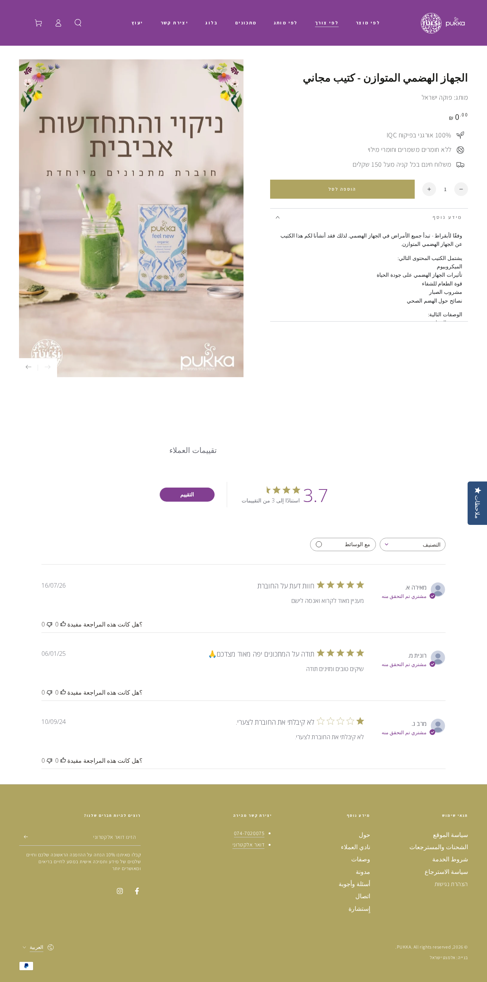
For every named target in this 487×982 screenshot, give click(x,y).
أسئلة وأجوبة (354, 884)
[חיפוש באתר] (78, 22)
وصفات (360, 859)
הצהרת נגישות (451, 884)
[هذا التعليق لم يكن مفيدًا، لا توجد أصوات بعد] (49, 624)
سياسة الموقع (450, 835)
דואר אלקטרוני (248, 844)
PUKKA (404, 947)
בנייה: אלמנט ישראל (449, 957)
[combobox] (413, 544)
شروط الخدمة (450, 859)
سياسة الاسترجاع (446, 872)
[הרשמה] (23, 837)
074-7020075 (249, 833)
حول (364, 835)
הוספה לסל (342, 189)
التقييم (187, 494)
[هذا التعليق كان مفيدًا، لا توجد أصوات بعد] (63, 624)
